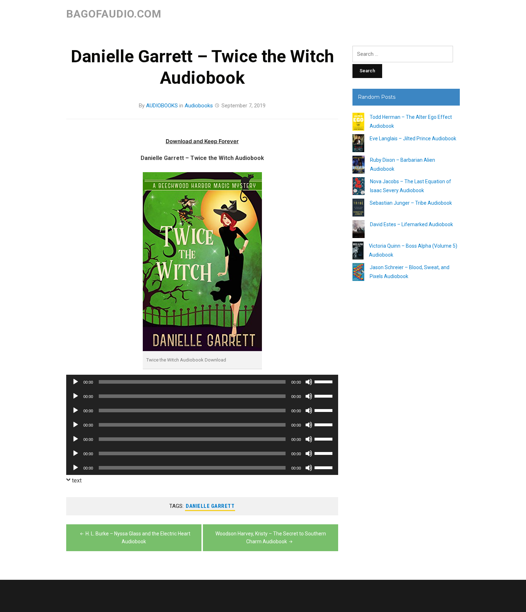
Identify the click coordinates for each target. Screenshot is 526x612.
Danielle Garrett (210, 506)
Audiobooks (199, 105)
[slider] (325, 381)
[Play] (75, 381)
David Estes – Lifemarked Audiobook (411, 224)
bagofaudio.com (113, 14)
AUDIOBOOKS (162, 105)
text (77, 480)
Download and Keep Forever (202, 141)
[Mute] (308, 381)
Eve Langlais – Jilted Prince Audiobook (413, 138)
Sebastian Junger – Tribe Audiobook (411, 203)
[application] (202, 382)
